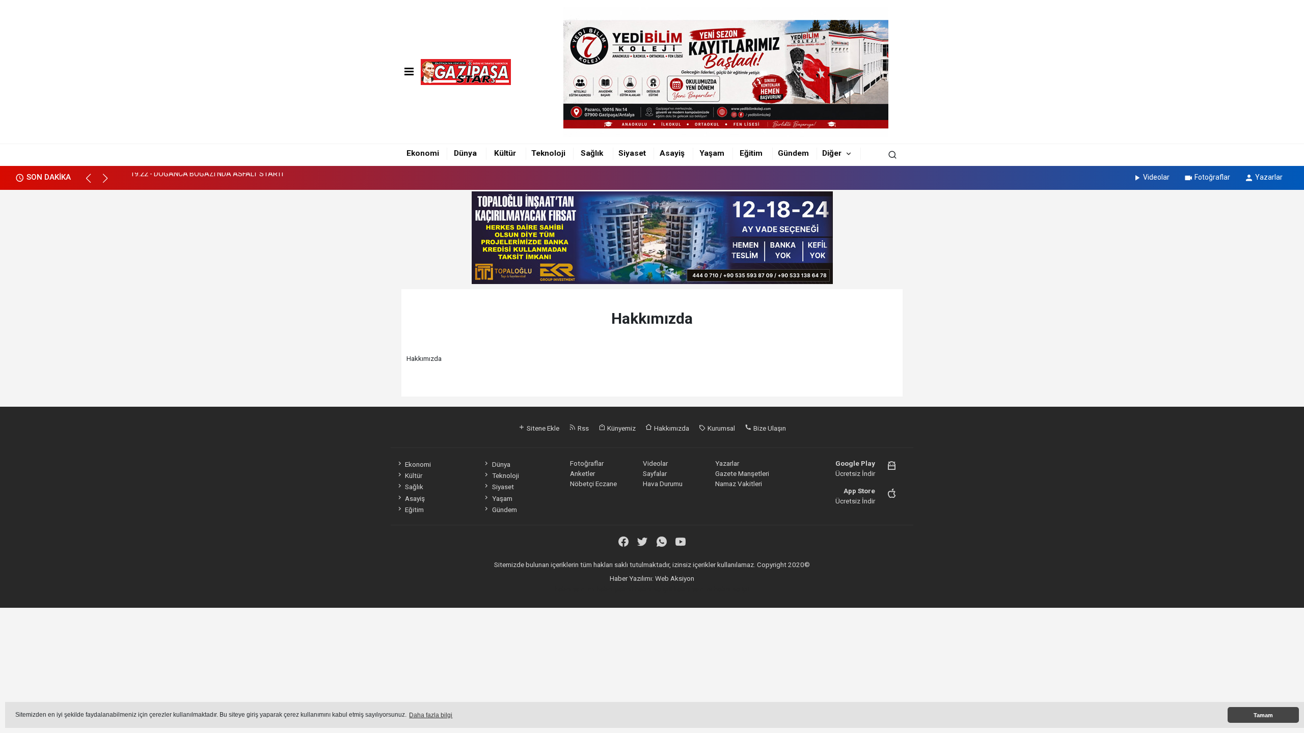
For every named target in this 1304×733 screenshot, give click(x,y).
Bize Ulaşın (769, 428)
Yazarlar (1269, 177)
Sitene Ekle (542, 428)
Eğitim (751, 153)
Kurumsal (720, 428)
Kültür (505, 153)
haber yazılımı (575, 589)
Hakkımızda (671, 428)
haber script (732, 589)
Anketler (582, 473)
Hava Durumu (663, 484)
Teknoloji (548, 153)
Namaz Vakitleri (738, 484)
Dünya (465, 153)
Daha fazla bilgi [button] (430, 715)
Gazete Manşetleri (742, 473)
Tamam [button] (1263, 715)
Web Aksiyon (674, 578)
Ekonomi (422, 153)
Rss (582, 428)
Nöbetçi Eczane (593, 484)
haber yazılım (693, 589)
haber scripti (653, 589)
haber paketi (615, 589)
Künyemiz (621, 428)
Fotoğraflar (1212, 177)
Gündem (793, 153)
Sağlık (592, 153)
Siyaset (632, 153)
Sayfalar (655, 473)
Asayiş (672, 153)
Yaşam (711, 153)
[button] (93, 183)
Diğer (831, 153)
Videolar (1156, 177)
